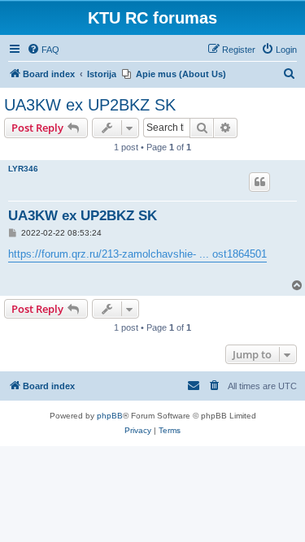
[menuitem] (43, 49)
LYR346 (23, 168)
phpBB (110, 415)
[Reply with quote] (259, 182)
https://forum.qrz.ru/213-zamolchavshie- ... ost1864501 (137, 254)
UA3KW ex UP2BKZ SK (90, 105)
